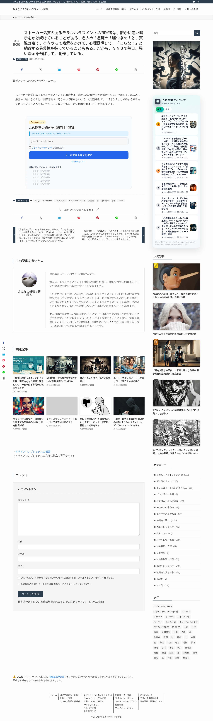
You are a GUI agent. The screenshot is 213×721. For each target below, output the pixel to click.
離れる (186, 658)
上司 (186, 627)
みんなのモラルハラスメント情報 (30, 9)
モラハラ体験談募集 (149, 698)
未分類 (162, 579)
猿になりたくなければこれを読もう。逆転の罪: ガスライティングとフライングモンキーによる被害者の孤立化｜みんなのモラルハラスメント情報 (176, 124)
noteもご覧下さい (92, 704)
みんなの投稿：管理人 (29, 293)
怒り (177, 642)
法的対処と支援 (167, 546)
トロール (170, 617)
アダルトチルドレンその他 (166, 611)
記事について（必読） (94, 701)
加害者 (91, 201)
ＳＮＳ (121, 201)
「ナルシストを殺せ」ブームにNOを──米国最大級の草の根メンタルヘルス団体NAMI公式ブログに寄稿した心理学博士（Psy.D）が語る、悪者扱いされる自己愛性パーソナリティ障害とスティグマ (176, 148)
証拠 (177, 658)
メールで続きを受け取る (78, 155)
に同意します (48, 148)
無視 (156, 653)
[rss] (194, 1)
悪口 (193, 642)
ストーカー (47, 201)
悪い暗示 (105, 201)
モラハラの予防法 (168, 507)
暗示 (113, 201)
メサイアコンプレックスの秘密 (32, 451)
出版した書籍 (66, 698)
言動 (169, 658)
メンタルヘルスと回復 (170, 501)
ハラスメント (60, 201)
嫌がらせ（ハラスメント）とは (98, 695)
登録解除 (119, 704)
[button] (22, 69)
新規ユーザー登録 (123, 695)
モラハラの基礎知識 (169, 514)
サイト (21, 566)
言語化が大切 (90, 708)
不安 (194, 627)
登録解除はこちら (79, 162)
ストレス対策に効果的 (70, 701)
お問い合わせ (146, 695)
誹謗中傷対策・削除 (69, 695)
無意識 (188, 647)
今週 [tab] (159, 109)
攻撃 (171, 647)
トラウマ (158, 617)
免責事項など (90, 711)
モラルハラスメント (77, 201)
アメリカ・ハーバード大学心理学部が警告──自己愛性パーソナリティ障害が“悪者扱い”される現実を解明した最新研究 (176, 205)
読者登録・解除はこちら (151, 701)
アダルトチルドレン (163, 606)
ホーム (54, 695)
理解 (171, 653)
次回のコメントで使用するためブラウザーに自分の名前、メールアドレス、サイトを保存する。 (68, 577)
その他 (163, 585)
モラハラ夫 (171, 622)
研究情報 (163, 553)
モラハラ (158, 622)
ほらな (37, 201)
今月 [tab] (167, 109)
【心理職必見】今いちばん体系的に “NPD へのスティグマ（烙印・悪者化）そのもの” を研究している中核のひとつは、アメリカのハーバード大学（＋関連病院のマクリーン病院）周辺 (176, 227)
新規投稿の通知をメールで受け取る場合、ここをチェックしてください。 (56, 584)
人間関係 (166, 632)
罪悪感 (186, 653)
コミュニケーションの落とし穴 (175, 488)
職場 (195, 653)
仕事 (176, 632)
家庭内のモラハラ (168, 527)
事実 (156, 632)
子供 (162, 642)
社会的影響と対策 (168, 559)
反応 (166, 637)
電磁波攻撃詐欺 (56, 676)
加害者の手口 (22, 59)
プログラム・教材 (167, 494)
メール (21, 553)
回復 (179, 637)
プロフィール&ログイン (126, 701)
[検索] (198, 1)
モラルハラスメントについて (167, 627)
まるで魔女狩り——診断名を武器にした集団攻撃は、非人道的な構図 (176, 188)
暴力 (179, 647)
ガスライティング (167, 481)
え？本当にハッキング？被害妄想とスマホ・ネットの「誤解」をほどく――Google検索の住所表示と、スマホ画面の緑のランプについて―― (176, 170)
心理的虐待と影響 (168, 540)
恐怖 (185, 642)
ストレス (186, 611)
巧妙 (169, 642)
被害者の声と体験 (168, 572)
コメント (23, 500)
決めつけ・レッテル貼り (95, 698)
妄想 (193, 637)
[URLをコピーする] (136, 69)
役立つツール (165, 533)
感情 (156, 647)
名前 (20, 541)
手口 (164, 647)
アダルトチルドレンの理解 (173, 475)
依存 (183, 632)
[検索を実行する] (197, 33)
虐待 (156, 658)
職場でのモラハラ (168, 566)
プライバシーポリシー (42, 148)
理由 (164, 653)
